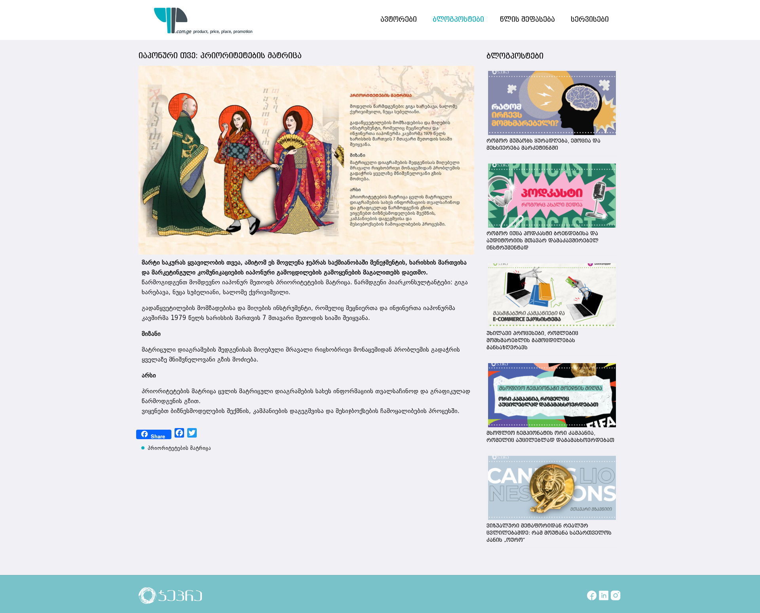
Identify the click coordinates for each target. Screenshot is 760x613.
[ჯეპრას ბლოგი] (203, 20)
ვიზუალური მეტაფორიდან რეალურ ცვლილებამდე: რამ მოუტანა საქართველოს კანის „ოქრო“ (549, 533)
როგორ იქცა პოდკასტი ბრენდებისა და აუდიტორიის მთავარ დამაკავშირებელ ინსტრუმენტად (542, 241)
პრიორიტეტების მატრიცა (179, 448)
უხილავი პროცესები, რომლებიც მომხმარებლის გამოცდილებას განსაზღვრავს (532, 340)
